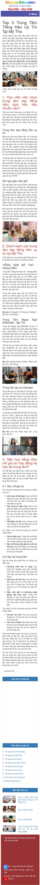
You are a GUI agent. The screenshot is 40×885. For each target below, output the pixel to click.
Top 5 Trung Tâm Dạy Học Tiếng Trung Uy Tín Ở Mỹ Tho (28, 800)
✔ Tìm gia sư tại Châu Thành (14, 762)
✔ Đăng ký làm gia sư (11, 781)
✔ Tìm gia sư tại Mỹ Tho (12, 755)
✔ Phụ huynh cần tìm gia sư (14, 777)
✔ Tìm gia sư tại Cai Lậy (12, 770)
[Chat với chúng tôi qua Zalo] (5, 867)
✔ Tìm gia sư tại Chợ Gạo (13, 766)
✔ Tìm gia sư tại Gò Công (13, 773)
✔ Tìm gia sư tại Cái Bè (12, 759)
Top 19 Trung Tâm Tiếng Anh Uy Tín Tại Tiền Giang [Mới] (28, 829)
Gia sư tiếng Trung (25, 809)
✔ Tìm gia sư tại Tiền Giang (14, 751)
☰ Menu (33, 13)
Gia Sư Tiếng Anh (25, 819)
